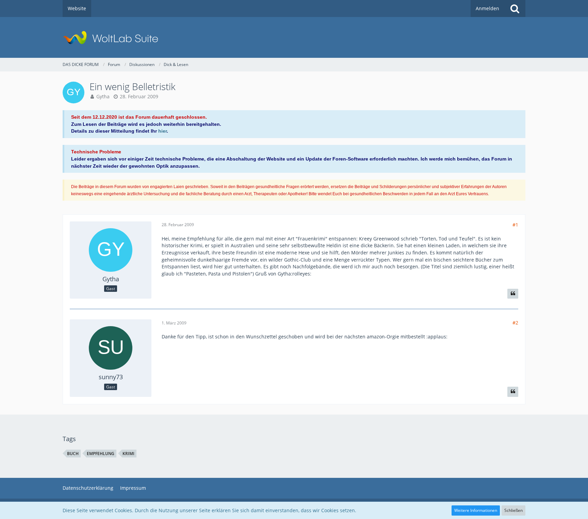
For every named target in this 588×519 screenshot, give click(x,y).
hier (162, 131)
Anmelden (487, 8)
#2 (515, 322)
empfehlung (100, 453)
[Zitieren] (512, 294)
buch (73, 453)
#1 (515, 224)
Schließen (513, 510)
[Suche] (514, 8)
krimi (128, 453)
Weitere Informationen (475, 510)
